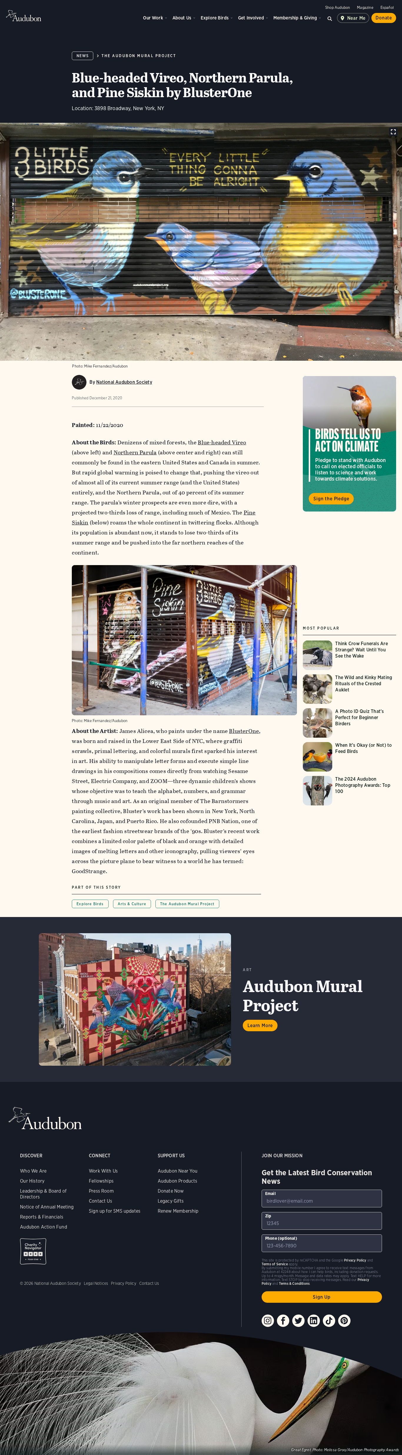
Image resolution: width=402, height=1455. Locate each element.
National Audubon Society (124, 382)
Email (270, 1193)
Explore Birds (215, 18)
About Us (181, 18)
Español (387, 7)
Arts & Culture (132, 904)
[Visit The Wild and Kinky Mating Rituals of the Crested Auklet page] (349, 689)
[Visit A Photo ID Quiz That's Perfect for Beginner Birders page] (349, 723)
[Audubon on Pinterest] (344, 1321)
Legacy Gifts (171, 1201)
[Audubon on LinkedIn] (314, 1321)
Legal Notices (96, 1283)
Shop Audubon (337, 7)
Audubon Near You (178, 1171)
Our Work (153, 18)
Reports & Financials (41, 1217)
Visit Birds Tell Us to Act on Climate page (349, 444)
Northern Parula (135, 452)
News (83, 56)
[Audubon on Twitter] (298, 1321)
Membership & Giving (295, 18)
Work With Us (103, 1171)
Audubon (23, 15)
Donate (384, 18)
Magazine (365, 7)
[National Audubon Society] (79, 382)
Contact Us (100, 1201)
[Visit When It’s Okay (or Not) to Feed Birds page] (349, 757)
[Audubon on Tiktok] (329, 1321)
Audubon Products (177, 1181)
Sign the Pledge (331, 498)
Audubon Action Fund (43, 1227)
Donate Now (171, 1191)
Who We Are (33, 1171)
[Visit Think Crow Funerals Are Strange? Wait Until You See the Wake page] (349, 655)
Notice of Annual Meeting (47, 1207)
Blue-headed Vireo (222, 442)
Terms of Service (275, 1264)
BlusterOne (244, 731)
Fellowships (101, 1181)
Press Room (101, 1191)
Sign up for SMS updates (114, 1211)
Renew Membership (178, 1211)
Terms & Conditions (294, 1283)
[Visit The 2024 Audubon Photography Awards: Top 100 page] (349, 790)
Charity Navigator (33, 1251)
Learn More (260, 1025)
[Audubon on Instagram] (268, 1321)
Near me (356, 18)
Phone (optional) (281, 1238)
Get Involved (251, 18)
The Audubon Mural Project (139, 56)
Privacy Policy (123, 1283)
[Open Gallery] (393, 132)
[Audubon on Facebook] (283, 1321)
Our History (32, 1181)
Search (330, 18)
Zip (268, 1216)
